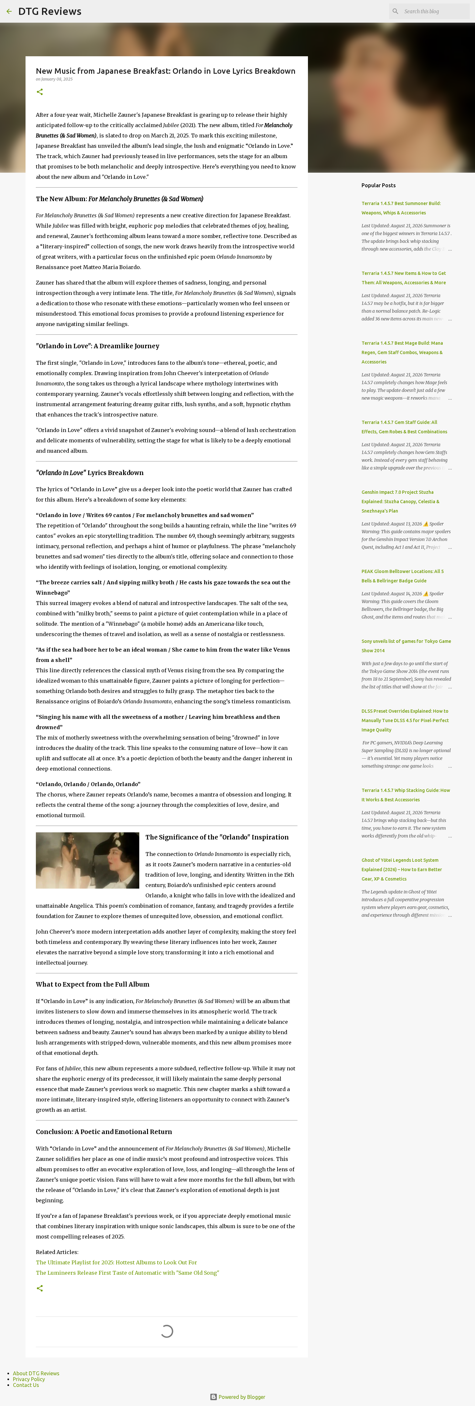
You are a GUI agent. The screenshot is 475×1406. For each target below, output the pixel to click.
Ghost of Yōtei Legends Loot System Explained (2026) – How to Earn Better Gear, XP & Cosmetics (402, 869)
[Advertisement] (341, 279)
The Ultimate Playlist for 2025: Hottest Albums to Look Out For (116, 1262)
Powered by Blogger (241, 1397)
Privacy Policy (29, 1379)
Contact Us (26, 1385)
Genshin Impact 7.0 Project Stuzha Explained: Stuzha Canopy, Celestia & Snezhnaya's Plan (400, 502)
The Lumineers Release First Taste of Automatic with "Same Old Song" (127, 1273)
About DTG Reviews (36, 1373)
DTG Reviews (49, 11)
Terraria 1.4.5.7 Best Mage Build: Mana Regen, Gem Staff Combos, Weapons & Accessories (402, 352)
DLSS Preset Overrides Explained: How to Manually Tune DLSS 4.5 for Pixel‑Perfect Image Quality (405, 720)
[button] (40, 92)
